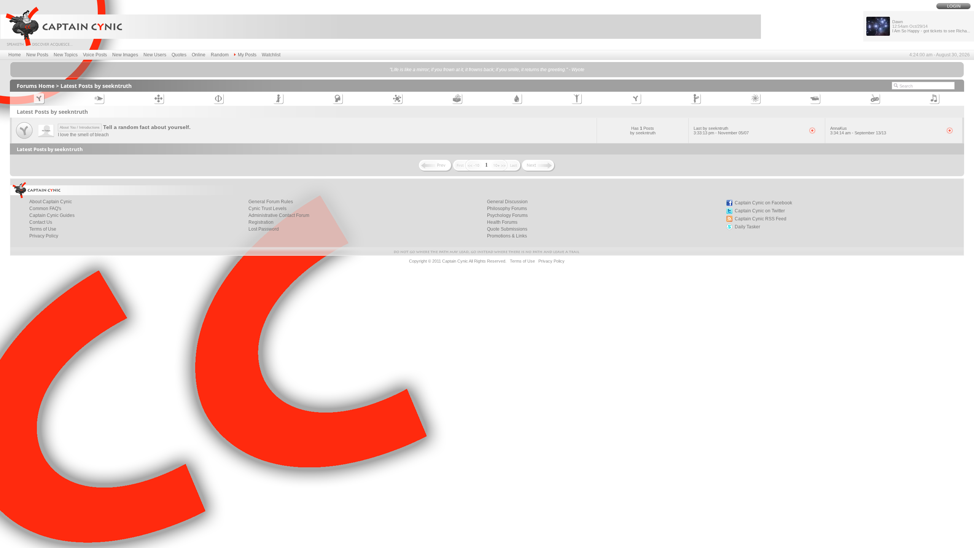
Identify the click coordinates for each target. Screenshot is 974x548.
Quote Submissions (507, 229)
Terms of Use (42, 229)
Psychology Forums (507, 215)
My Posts (247, 54)
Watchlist (271, 54)
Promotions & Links (507, 236)
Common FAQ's (45, 208)
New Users (154, 54)
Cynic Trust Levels (267, 208)
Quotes (179, 54)
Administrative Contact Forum (278, 215)
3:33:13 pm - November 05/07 (721, 133)
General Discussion (507, 201)
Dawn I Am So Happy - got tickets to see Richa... (931, 26)
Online (198, 54)
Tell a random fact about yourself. (125, 127)
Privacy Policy (43, 236)
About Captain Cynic (50, 201)
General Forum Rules (270, 201)
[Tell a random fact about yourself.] (24, 139)
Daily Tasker (747, 226)
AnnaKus (838, 128)
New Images (125, 54)
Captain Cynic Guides (52, 215)
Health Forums (502, 222)
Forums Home (35, 85)
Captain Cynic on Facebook (763, 203)
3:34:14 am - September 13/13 (858, 133)
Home (14, 54)
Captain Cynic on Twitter (760, 210)
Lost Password (263, 229)
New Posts (37, 54)
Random (220, 54)
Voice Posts (95, 54)
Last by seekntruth (711, 128)
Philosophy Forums (507, 208)
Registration (261, 222)
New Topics (66, 54)
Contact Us (40, 222)
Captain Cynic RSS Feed (760, 218)
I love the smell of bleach (83, 134)
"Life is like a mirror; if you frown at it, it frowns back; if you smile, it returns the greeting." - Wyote (487, 69)
